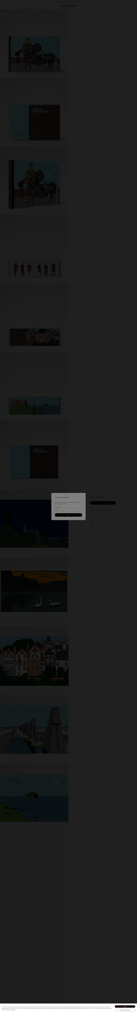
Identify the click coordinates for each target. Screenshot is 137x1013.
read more (13, 1009)
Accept (125, 1006)
